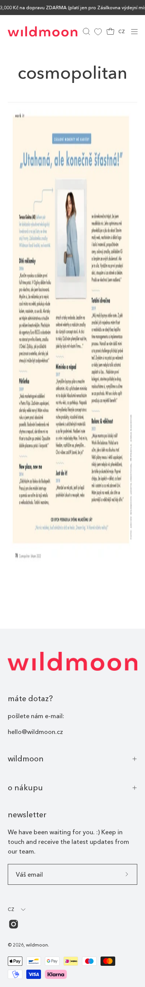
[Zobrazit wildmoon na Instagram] (13, 924)
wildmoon (26, 758)
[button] (85, 31)
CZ (121, 31)
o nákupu (25, 787)
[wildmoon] (42, 31)
